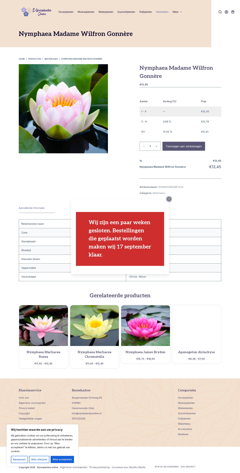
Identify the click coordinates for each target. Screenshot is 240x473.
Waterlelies (162, 11)
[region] (42, 445)
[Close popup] (169, 199)
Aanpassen (19, 459)
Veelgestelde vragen (30, 418)
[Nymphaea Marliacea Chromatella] (94, 325)
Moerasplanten (86, 11)
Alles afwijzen (39, 459)
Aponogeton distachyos (196, 352)
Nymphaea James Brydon (145, 352)
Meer (176, 11)
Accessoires (185, 429)
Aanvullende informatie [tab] (31, 207)
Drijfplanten (145, 11)
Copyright (24, 413)
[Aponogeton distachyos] (196, 325)
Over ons (24, 397)
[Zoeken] (220, 11)
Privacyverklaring (99, 467)
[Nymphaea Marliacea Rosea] (43, 325)
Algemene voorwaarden (32, 402)
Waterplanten (105, 11)
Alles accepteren (62, 459)
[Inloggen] (226, 12)
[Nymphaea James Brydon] (145, 325)
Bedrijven (183, 434)
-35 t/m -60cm (137, 276)
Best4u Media (137, 467)
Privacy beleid (27, 408)
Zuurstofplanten (126, 11)
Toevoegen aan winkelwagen (184, 146)
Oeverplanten (65, 11)
